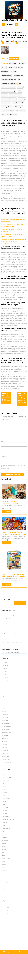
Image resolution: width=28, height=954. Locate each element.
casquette (5, 807)
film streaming (6, 828)
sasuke (4, 892)
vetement (5, 934)
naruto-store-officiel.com (14, 20)
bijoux (3, 795)
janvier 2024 (5, 756)
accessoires (5, 780)
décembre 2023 (6, 759)
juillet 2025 (5, 702)
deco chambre (6, 816)
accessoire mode (7, 777)
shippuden (5, 901)
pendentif (5, 883)
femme (4, 825)
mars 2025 (5, 714)
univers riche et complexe (9, 115)
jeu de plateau (6, 858)
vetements (5, 940)
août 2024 (5, 735)
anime (10, 67)
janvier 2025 (5, 720)
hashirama (5, 840)
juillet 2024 (5, 738)
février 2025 (5, 717)
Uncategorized (14, 59)
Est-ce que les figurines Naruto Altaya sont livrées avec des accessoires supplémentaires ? (13, 241)
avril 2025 (4, 711)
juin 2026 (4, 669)
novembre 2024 (6, 726)
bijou (3, 789)
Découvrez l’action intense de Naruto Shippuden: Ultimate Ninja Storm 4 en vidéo (12, 633)
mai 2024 (4, 744)
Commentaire (5, 419)
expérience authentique (9, 79)
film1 (3, 831)
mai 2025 (4, 708)
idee (3, 852)
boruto (4, 804)
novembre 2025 (6, 690)
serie (3, 895)
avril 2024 (4, 747)
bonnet (4, 801)
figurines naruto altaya (9, 91)
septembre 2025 (6, 696)
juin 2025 (4, 705)
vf (2, 943)
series (3, 898)
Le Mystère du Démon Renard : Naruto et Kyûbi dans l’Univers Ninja (14, 533)
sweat (4, 916)
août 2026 (5, 663)
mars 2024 (5, 750)
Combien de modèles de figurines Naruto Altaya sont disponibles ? (13, 225)
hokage (4, 846)
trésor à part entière (8, 111)
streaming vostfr (6, 913)
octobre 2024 (6, 729)
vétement (5, 931)
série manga (18, 107)
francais (4, 837)
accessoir (4, 774)
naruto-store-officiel (21, 41)
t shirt (3, 919)
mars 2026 (5, 678)
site (3, 904)
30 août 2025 (7, 41)
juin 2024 (4, 741)
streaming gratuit (7, 907)
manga (4, 877)
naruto (4, 880)
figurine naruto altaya (8, 87)
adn (3, 783)
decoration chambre (8, 819)
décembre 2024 (6, 723)
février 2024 (5, 753)
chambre (4, 810)
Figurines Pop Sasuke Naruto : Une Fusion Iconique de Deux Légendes (13, 575)
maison (4, 874)
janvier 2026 (5, 684)
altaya (4, 67)
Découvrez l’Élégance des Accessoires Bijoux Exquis (11, 502)
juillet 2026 (5, 666)
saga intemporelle (18, 103)
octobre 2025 (6, 693)
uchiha (4, 925)
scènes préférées (7, 107)
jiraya (3, 861)
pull (3, 889)
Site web (3, 456)
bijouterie (4, 792)
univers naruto (20, 111)
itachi (3, 855)
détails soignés (18, 75)
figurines (20, 87)
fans (19, 83)
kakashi (4, 864)
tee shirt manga (6, 922)
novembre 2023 (6, 762)
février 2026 (5, 681)
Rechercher (20, 603)
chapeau (4, 813)
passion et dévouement (9, 99)
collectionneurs (6, 75)
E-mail (3, 449)
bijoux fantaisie (6, 798)
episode (4, 822)
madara (4, 871)
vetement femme (7, 937)
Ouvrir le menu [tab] (9, 24)
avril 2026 (4, 675)
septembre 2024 (6, 732)
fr (2, 834)
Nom (2, 441)
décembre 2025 (6, 687)
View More (7, 512)
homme (4, 849)
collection (13, 71)
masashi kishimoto (15, 95)
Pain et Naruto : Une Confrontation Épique (13, 627)
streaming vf (5, 910)
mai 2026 (4, 672)
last (3, 867)
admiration (12, 63)
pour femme (5, 886)
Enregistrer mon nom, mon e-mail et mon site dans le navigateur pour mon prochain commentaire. (13, 466)
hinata (4, 843)
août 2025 (5, 699)
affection (21, 63)
